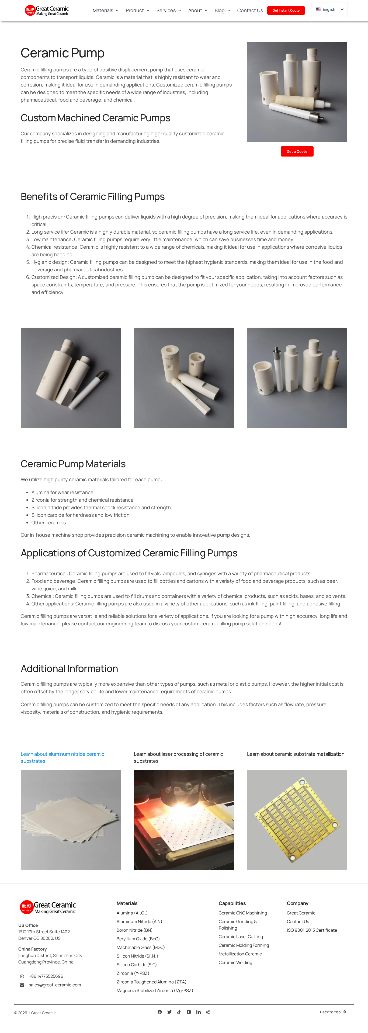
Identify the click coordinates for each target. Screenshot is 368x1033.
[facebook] (160, 1012)
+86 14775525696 (46, 976)
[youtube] (189, 1012)
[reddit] (208, 1012)
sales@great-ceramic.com (55, 985)
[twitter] (169, 1012)
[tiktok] (179, 1012)
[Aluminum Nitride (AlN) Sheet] (71, 772)
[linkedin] (198, 1012)
